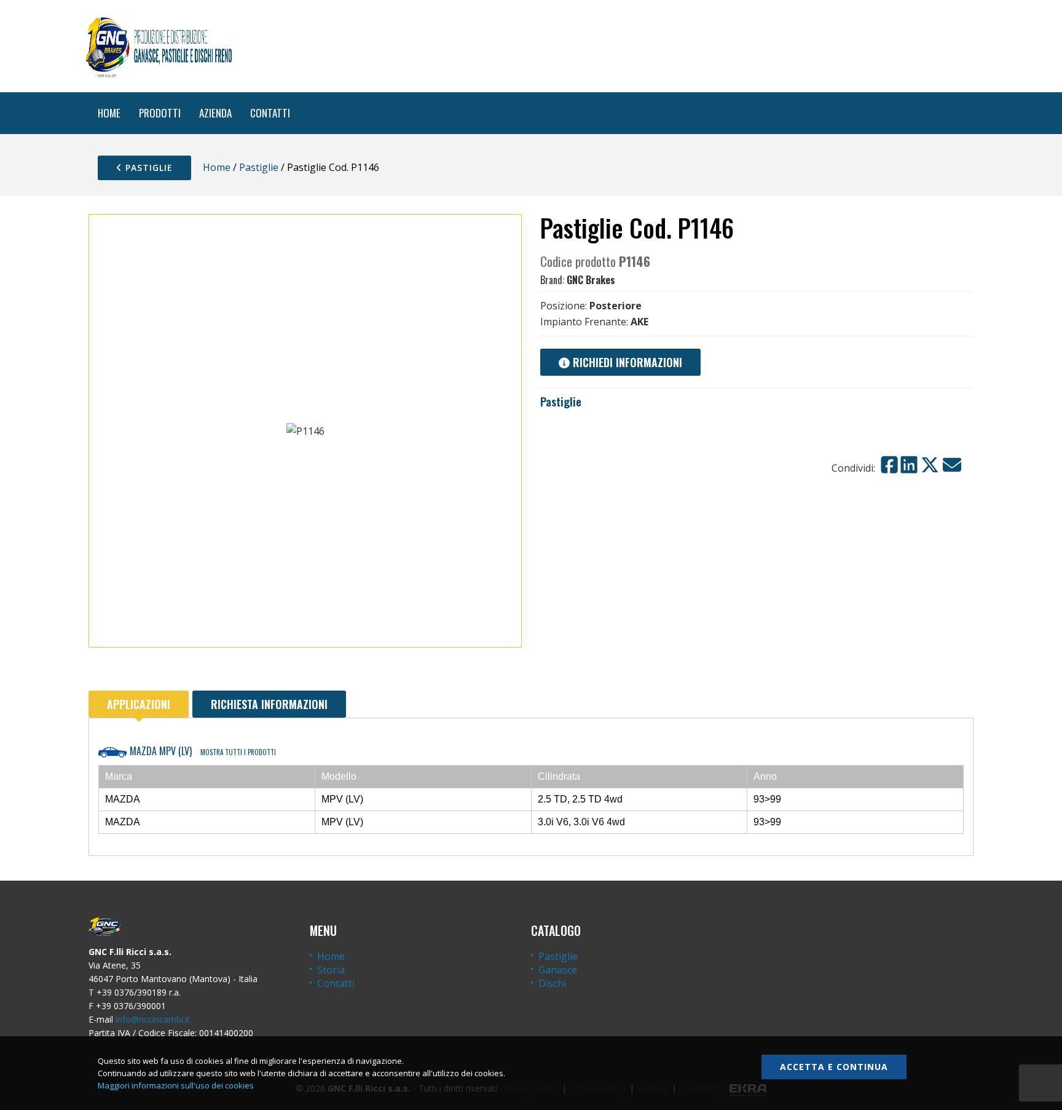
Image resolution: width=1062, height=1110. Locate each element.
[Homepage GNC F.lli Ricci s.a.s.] (158, 46)
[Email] (952, 465)
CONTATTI (270, 113)
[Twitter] (930, 465)
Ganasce (557, 970)
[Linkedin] (909, 465)
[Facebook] (889, 465)
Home (216, 167)
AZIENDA (215, 113)
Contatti (336, 983)
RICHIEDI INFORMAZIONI (626, 362)
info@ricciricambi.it (153, 1019)
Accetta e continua (834, 1066)
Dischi (552, 983)
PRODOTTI (160, 113)
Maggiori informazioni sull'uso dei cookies (176, 1085)
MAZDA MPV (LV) (201, 750)
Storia (331, 970)
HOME (109, 113)
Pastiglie (147, 167)
